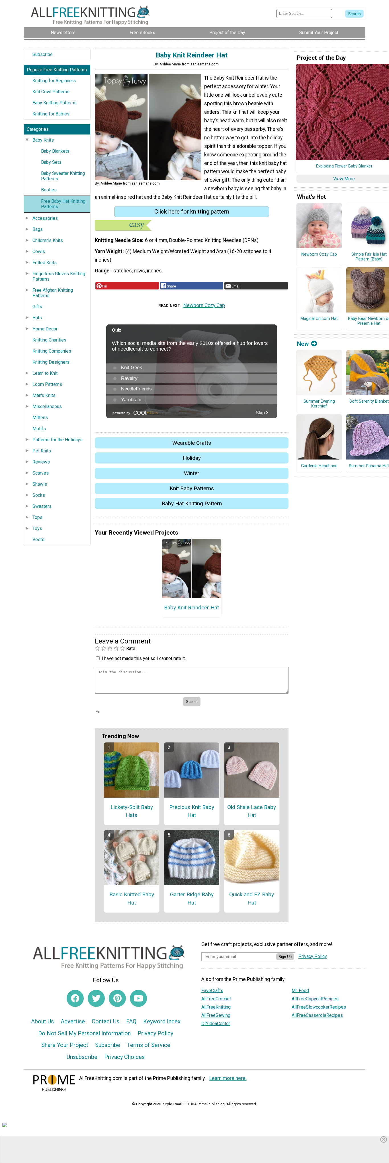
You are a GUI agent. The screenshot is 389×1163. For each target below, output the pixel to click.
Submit (194, 617)
